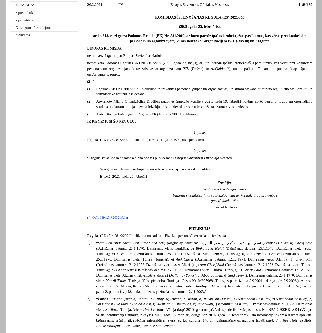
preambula (26, 13)
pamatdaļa (25, 20)
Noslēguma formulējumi (34, 28)
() (228, 69)
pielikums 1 (24, 35)
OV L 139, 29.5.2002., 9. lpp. (110, 217)
